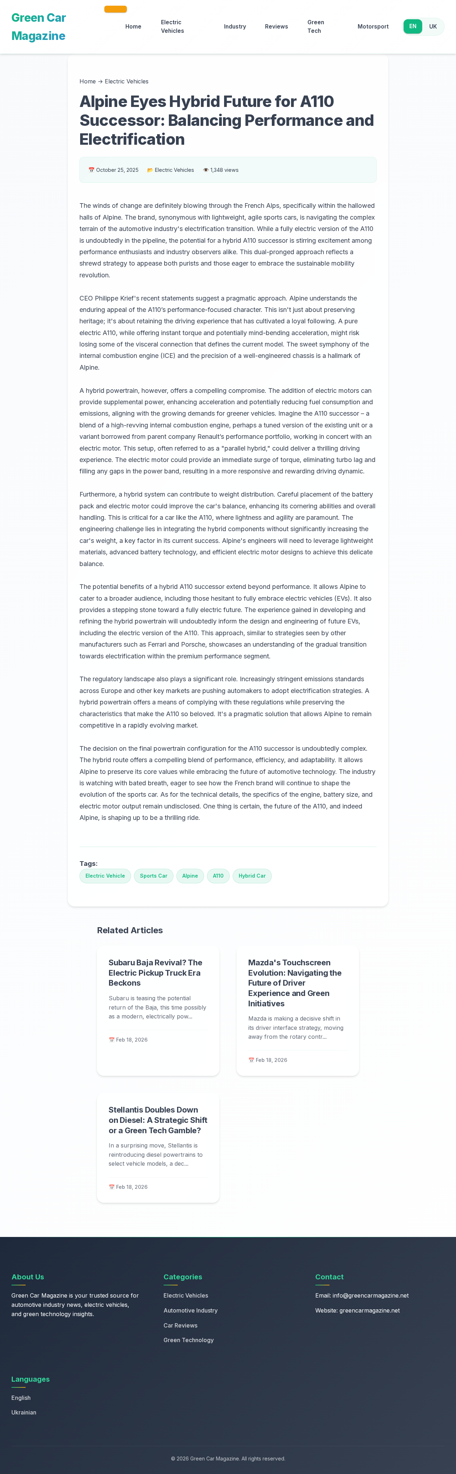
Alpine (190, 876)
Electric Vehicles (172, 26)
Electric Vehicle (105, 876)
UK (433, 26)
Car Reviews (180, 1325)
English (21, 1397)
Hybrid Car (252, 876)
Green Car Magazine (38, 27)
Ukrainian (23, 1412)
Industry (235, 26)
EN (412, 26)
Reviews (276, 26)
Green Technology (189, 1340)
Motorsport (373, 26)
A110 (218, 876)
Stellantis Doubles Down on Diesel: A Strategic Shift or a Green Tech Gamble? (158, 1120)
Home (133, 26)
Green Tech (315, 26)
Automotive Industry (191, 1310)
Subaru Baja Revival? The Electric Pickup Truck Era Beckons (155, 972)
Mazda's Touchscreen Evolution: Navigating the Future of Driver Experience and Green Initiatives (295, 983)
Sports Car (153, 876)
